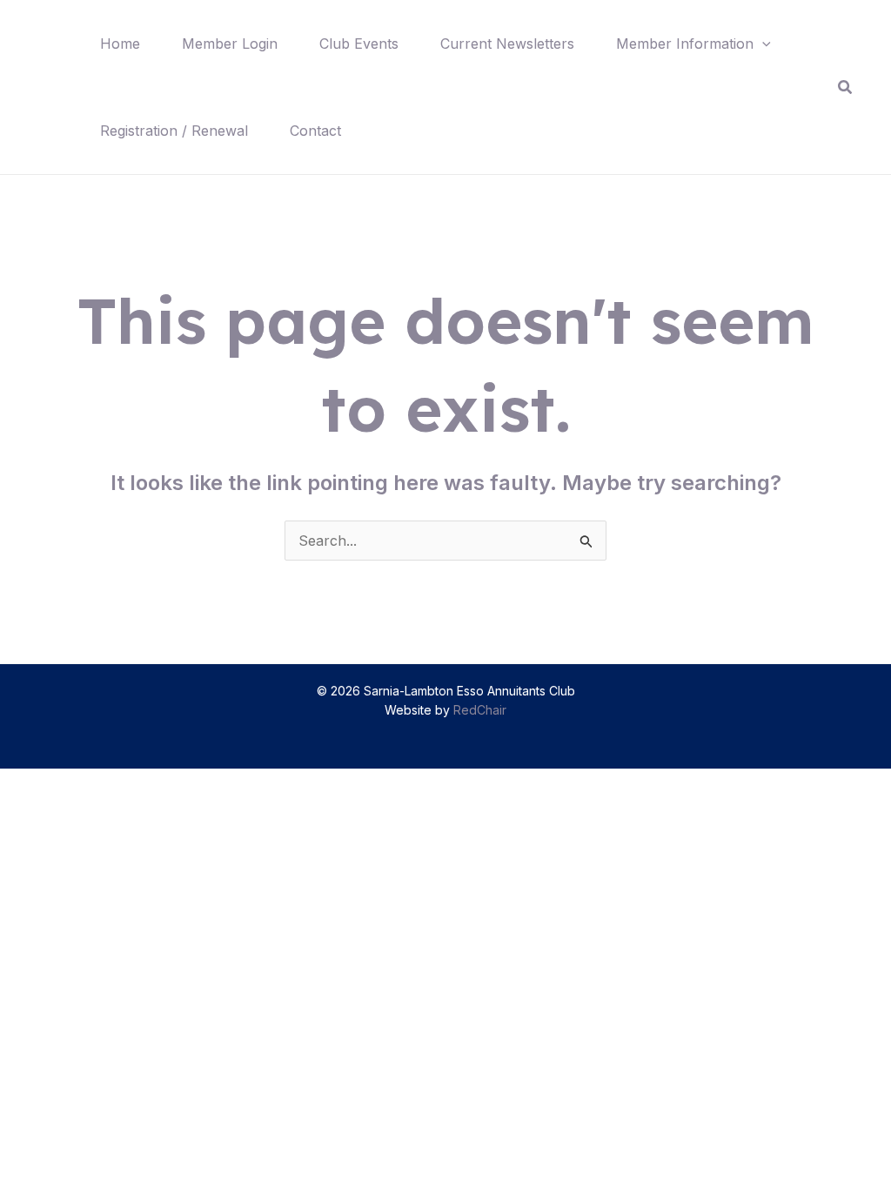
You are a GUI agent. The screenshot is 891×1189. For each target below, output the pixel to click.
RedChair (479, 709)
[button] (762, 43)
